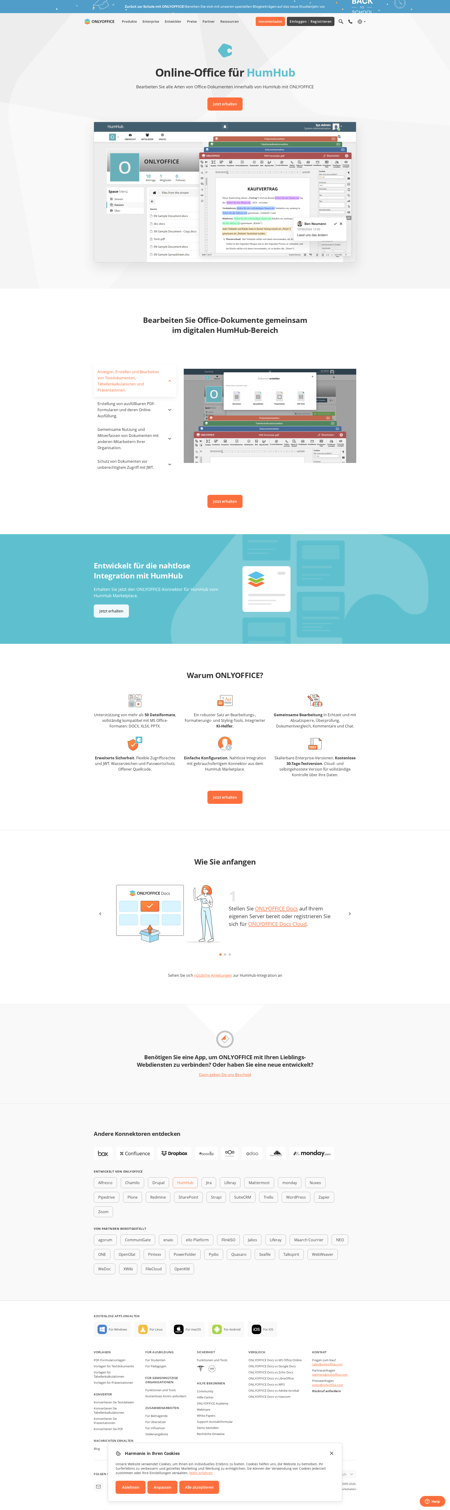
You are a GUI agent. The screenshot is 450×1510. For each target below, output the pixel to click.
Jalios (252, 1239)
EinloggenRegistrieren (311, 21)
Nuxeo (315, 1182)
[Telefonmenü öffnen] (350, 21)
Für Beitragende (156, 1416)
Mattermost (259, 1182)
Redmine (158, 1197)
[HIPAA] (200, 1369)
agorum (105, 1239)
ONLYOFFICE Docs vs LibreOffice (271, 1378)
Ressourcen (229, 21)
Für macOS (193, 1329)
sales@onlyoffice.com (327, 1364)
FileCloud (154, 1268)
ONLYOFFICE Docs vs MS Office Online (275, 1360)
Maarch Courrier (308, 1239)
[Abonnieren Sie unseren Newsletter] (98, 1486)
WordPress (296, 1197)
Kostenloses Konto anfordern (165, 1396)
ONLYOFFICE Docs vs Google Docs (272, 1366)
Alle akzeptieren (199, 1487)
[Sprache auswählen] (361, 21)
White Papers (206, 1415)
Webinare (203, 1409)
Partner (208, 21)
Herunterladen (270, 21)
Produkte (129, 21)
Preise (192, 21)
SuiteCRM (242, 1197)
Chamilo (132, 1182)
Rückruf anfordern (326, 1391)
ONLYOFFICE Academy (213, 1403)
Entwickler (173, 21)
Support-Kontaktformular (215, 1422)
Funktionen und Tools (160, 1390)
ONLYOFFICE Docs (276, 908)
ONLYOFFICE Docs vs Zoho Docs (270, 1372)
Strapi (216, 1197)
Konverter (103, 1394)
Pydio (214, 1254)
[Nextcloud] (229, 1153)
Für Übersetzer (155, 1422)
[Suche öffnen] (341, 21)
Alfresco (105, 1182)
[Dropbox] (174, 1153)
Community (205, 1391)
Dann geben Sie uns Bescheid (225, 1074)
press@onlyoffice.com (327, 1385)
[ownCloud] (276, 1153)
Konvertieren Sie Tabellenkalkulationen (109, 1410)
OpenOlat (127, 1254)
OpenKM (182, 1268)
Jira (209, 1182)
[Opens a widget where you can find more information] (432, 1502)
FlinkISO (228, 1239)
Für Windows (118, 1329)
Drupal (158, 1182)
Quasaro (239, 1254)
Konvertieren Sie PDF (108, 1429)
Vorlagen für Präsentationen (113, 1382)
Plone (133, 1197)
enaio (168, 1239)
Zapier (324, 1197)
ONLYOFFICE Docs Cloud (277, 923)
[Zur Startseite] (99, 21)
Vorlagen (102, 1352)
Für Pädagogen (155, 1366)
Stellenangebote (156, 1434)
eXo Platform (197, 1239)
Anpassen (162, 1487)
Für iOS (268, 1329)
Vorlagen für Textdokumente (114, 1366)
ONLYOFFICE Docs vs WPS (266, 1384)
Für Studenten (155, 1360)
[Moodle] (206, 1153)
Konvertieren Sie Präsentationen (105, 1421)
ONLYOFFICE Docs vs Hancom (269, 1396)
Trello (269, 1197)
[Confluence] (135, 1153)
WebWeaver (322, 1254)
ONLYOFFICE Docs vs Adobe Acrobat (273, 1390)
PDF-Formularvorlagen (109, 1360)
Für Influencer (155, 1428)
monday (289, 1182)
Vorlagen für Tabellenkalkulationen (109, 1374)
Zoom (103, 1211)
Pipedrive (106, 1197)
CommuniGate (138, 1239)
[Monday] (312, 1153)
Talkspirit (291, 1254)
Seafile (265, 1254)
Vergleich (257, 1352)
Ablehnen (130, 1487)
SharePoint (188, 1197)
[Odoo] (252, 1153)
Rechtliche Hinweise (211, 1434)
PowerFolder (185, 1254)
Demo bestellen (208, 1428)
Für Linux (156, 1329)
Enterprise (150, 21)
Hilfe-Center (205, 1397)
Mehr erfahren (201, 1473)
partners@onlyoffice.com (330, 1374)
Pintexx (154, 1254)
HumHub (185, 1182)
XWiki (128, 1268)
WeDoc (104, 1268)
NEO (340, 1239)
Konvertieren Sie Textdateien (114, 1402)
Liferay (230, 1182)
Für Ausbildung (159, 1352)
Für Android (232, 1329)
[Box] (103, 1153)
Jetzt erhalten (225, 104)
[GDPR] (212, 1369)
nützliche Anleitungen (213, 975)
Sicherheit (206, 1352)
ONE (102, 1254)
